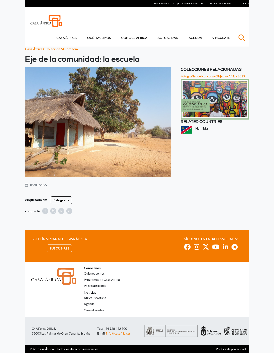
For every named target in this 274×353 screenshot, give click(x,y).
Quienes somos (94, 273)
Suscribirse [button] (59, 248)
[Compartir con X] (53, 211)
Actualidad (167, 38)
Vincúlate (221, 38)
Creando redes (94, 310)
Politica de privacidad (231, 349)
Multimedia (161, 3)
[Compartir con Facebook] (45, 211)
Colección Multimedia (62, 49)
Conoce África (134, 38)
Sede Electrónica (221, 3)
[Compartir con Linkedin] (69, 211)
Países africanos (95, 285)
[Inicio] (48, 21)
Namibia (201, 128)
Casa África (66, 38)
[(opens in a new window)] (187, 247)
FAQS (176, 3)
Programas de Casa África (102, 279)
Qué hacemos (99, 38)
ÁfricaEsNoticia (95, 298)
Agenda (195, 38)
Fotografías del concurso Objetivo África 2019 (213, 76)
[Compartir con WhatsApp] (61, 211)
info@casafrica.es (118, 333)
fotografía (61, 200)
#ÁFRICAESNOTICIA (194, 3)
